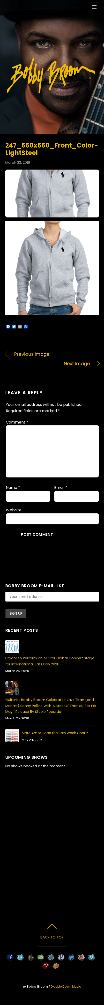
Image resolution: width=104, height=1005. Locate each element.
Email (60, 487)
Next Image (47, 364)
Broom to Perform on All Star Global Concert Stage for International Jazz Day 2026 (49, 661)
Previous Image (32, 354)
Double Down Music (66, 986)
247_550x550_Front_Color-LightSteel (51, 149)
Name (13, 487)
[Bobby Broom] (51, 93)
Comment (17, 422)
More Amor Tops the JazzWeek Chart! (55, 732)
